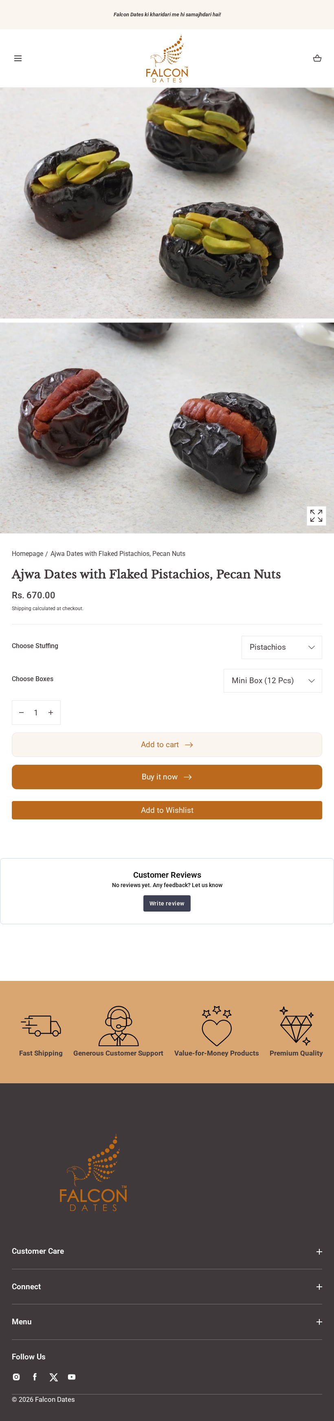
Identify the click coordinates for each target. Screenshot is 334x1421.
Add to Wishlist (167, 810)
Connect (26, 1286)
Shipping (21, 608)
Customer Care (38, 1251)
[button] (18, 58)
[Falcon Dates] (167, 58)
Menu (22, 1321)
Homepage (27, 554)
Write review (167, 903)
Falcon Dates (55, 1399)
